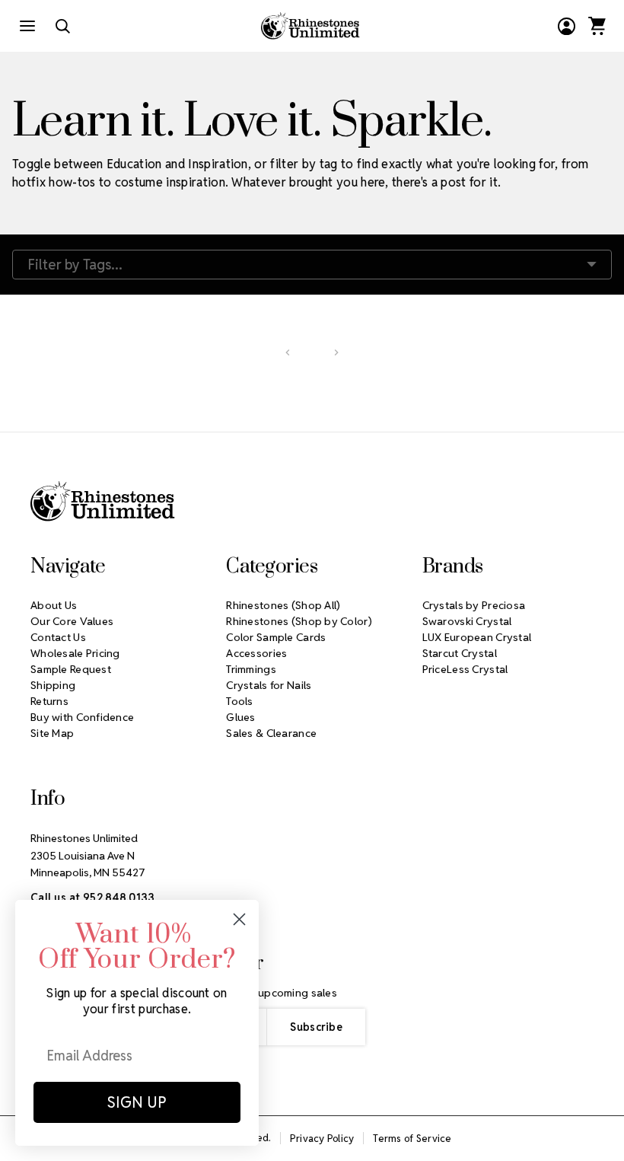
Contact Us (58, 637)
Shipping (52, 685)
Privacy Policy (322, 1138)
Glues (240, 717)
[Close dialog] (239, 919)
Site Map (52, 733)
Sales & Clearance (271, 733)
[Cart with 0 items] (596, 26)
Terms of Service (412, 1138)
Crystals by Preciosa (474, 605)
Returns (49, 701)
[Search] (62, 26)
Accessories (256, 653)
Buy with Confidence (82, 717)
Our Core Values (71, 621)
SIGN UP (137, 1102)
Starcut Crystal (459, 653)
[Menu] (27, 26)
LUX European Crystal (477, 637)
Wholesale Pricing (75, 653)
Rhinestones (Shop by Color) (299, 621)
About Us (53, 605)
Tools (239, 701)
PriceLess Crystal (465, 669)
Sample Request (70, 669)
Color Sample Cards (276, 637)
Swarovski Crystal (467, 621)
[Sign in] (566, 26)
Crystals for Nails (268, 685)
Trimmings (251, 669)
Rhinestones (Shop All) (283, 605)
